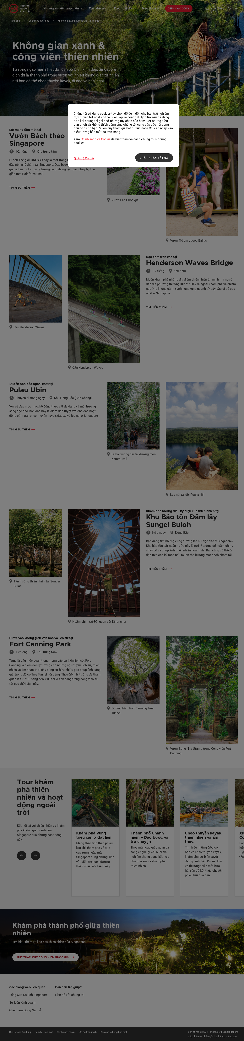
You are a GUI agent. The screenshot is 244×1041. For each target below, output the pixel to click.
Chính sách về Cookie (95, 139)
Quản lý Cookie (84, 158)
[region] (123, 135)
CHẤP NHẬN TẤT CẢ (154, 157)
